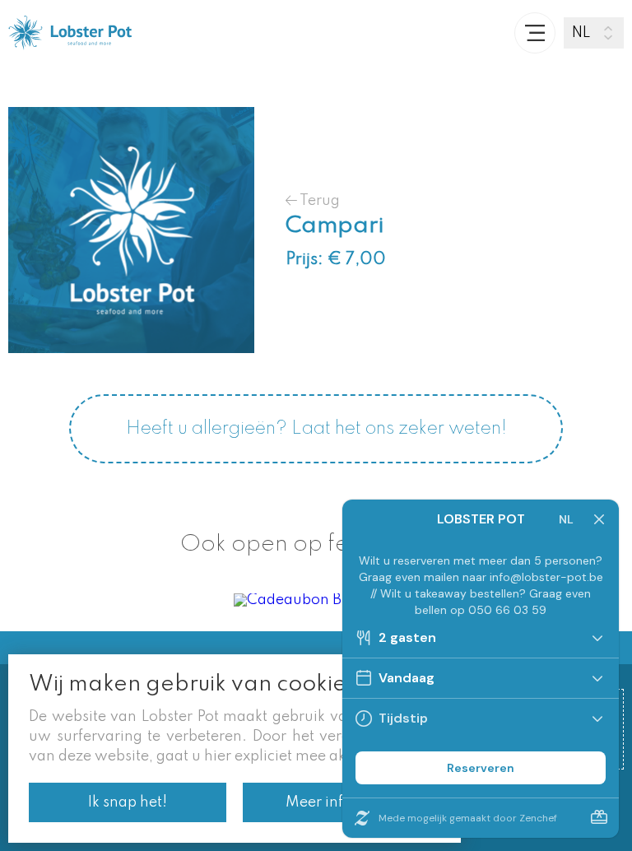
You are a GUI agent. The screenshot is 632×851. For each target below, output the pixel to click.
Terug (318, 200)
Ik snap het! (127, 802)
